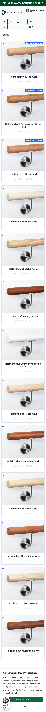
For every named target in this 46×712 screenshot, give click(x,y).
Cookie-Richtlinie (13, 693)
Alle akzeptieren (23, 699)
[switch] (5, 708)
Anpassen (23, 706)
